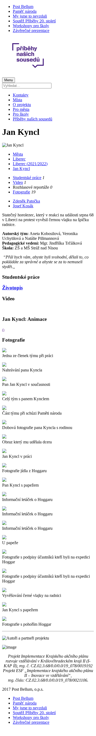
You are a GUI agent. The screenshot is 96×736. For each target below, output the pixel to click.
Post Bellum (23, 6)
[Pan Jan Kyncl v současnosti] (4, 379)
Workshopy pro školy (31, 25)
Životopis (12, 287)
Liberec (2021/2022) (30, 163)
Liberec (19, 159)
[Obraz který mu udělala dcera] (4, 437)
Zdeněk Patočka (26, 201)
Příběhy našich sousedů (32, 119)
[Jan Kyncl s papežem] (4, 605)
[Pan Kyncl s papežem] (4, 480)
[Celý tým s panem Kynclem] (4, 394)
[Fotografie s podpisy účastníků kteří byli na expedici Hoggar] (4, 552)
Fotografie (21, 192)
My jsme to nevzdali (30, 16)
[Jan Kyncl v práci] (4, 451)
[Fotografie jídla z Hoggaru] (4, 466)
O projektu (22, 104)
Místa (17, 100)
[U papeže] (4, 538)
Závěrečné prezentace (31, 30)
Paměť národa (25, 11)
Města (18, 154)
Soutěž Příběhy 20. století (34, 21)
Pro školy (21, 114)
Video (18, 182)
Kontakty (21, 95)
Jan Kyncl (21, 168)
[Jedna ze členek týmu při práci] (4, 351)
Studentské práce (27, 177)
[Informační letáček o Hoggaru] (4, 494)
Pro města (21, 109)
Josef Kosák (23, 206)
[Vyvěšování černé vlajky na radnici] (4, 590)
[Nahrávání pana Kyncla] (4, 365)
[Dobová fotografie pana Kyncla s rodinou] (4, 422)
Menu (8, 80)
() (3, 330)
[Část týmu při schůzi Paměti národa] (4, 408)
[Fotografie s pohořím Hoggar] (4, 619)
